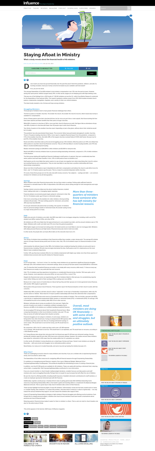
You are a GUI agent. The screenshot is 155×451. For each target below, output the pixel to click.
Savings (53, 426)
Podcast (62, 8)
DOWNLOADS (73, 8)
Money (40, 426)
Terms (122, 440)
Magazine (53, 8)
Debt (46, 426)
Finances (33, 426)
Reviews (44, 8)
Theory (36, 8)
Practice (27, 8)
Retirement (62, 426)
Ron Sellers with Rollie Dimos (33, 63)
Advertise (104, 440)
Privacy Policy (113, 440)
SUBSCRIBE (83, 8)
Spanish (92, 8)
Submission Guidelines (111, 442)
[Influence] (39, 3)
